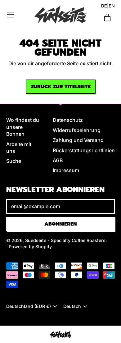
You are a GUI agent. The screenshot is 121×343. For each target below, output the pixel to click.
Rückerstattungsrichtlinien (84, 150)
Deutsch (72, 306)
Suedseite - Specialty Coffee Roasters (65, 240)
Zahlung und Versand (78, 140)
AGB (58, 160)
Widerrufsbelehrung (77, 130)
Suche (13, 161)
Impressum (66, 170)
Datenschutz (68, 120)
